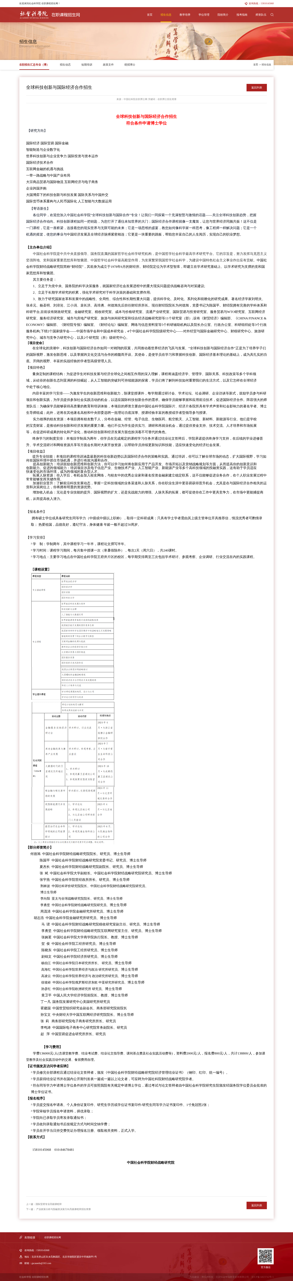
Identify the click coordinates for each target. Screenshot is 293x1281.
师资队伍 (261, 14)
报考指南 (242, 14)
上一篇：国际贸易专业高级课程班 (44, 1204)
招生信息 (166, 14)
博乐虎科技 (207, 1277)
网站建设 (194, 1277)
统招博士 (129, 64)
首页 (149, 14)
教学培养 (185, 14)
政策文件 (108, 64)
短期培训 (86, 64)
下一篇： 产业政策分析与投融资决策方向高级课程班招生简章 (58, 1209)
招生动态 (65, 64)
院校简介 (223, 14)
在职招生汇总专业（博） (34, 64)
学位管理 (204, 14)
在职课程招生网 (52, 1237)
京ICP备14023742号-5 (262, 1277)
